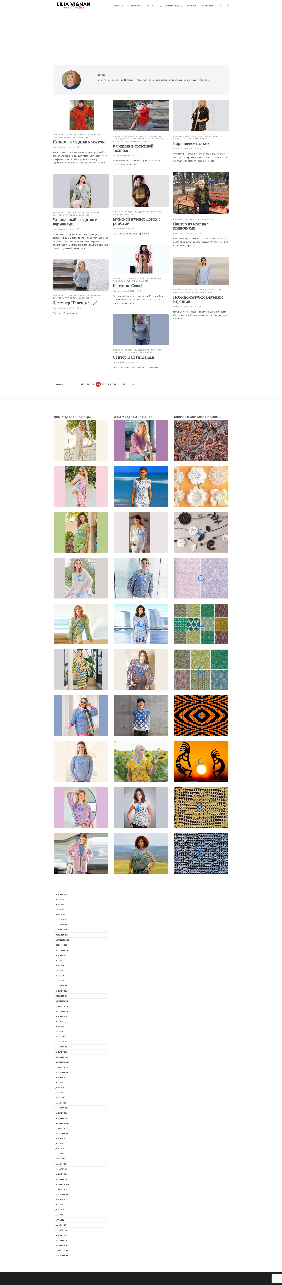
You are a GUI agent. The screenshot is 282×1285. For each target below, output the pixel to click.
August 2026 (61, 894)
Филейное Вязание (136, 141)
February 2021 (62, 1230)
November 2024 (62, 1001)
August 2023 (61, 1077)
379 (82, 384)
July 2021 (59, 1204)
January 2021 (61, 1235)
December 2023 (62, 1057)
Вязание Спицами (184, 219)
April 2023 (60, 1098)
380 (87, 384)
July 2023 (59, 1082)
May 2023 (59, 1092)
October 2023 (62, 1067)
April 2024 (60, 1037)
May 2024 (59, 1031)
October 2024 (62, 1006)
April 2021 (60, 1220)
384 (109, 384)
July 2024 (59, 1021)
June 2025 (60, 965)
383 (103, 384)
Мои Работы (152, 6)
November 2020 (62, 1245)
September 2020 (62, 1255)
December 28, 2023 (66, 308)
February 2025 (62, 986)
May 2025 (59, 970)
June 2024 (60, 1026)
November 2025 (62, 940)
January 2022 (61, 1174)
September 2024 (62, 1011)
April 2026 (60, 914)
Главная (118, 6)
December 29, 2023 (66, 147)
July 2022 (59, 1143)
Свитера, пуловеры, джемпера (73, 215)
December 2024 (62, 996)
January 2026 (61, 930)
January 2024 (61, 1052)
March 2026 (61, 919)
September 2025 (62, 950)
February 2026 (62, 925)
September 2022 (62, 1133)
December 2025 (62, 935)
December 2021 (62, 1179)
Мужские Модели (124, 214)
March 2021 (61, 1225)
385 (114, 384)
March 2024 (61, 1042)
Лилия (56, 147)
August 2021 (61, 1199)
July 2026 (59, 899)
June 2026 (60, 904)
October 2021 (62, 1189)
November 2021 (62, 1184)
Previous (60, 384)
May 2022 (59, 1154)
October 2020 (62, 1250)
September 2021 (62, 1194)
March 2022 (61, 1164)
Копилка (191, 6)
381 (93, 384)
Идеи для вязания (90, 135)
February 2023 (62, 1108)
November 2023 (62, 1062)
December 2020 (62, 1240)
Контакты (207, 6)
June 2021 (60, 1210)
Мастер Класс (134, 6)
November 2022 (62, 1123)
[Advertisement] (141, 33)
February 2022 (62, 1169)
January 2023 (61, 1113)
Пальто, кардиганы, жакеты (71, 137)
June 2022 (60, 1149)
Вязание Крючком (64, 135)
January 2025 (61, 991)
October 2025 (62, 945)
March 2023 (61, 1103)
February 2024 (62, 1047)
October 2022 (62, 1128)
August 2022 (61, 1138)
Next (134, 384)
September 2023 (62, 1072)
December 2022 (62, 1118)
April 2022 (60, 1159)
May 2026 (59, 909)
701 (124, 384)
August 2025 (61, 955)
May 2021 (59, 1215)
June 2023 (60, 1087)
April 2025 (60, 976)
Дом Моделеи (173, 6)
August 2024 (61, 1016)
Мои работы (206, 219)
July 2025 (59, 960)
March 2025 (61, 981)
